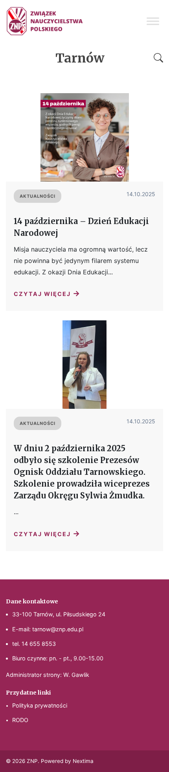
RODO (20, 720)
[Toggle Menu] (153, 21)
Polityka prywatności (39, 705)
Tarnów (80, 58)
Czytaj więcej (47, 293)
